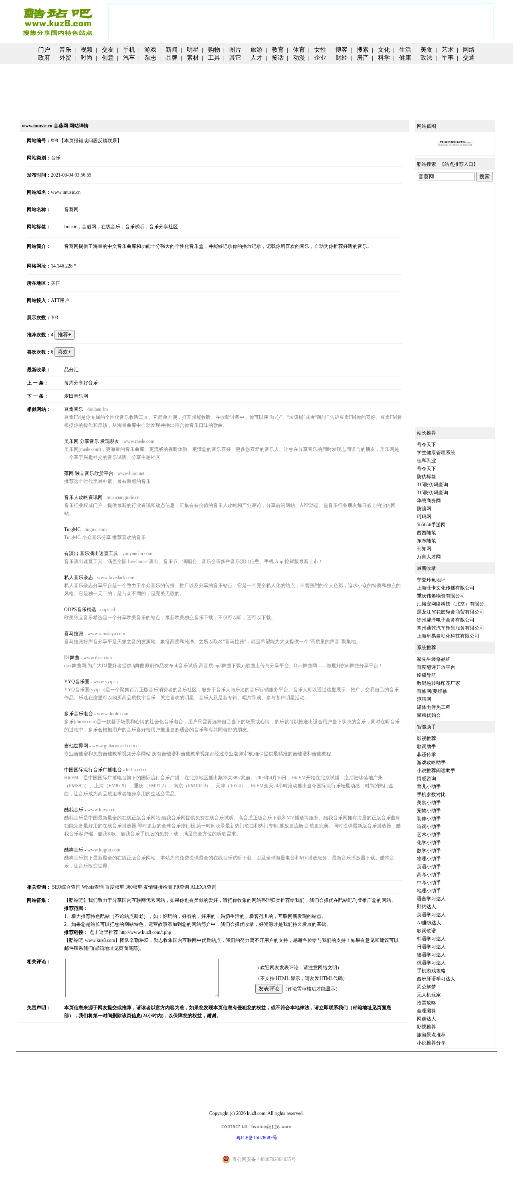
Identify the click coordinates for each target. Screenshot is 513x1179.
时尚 (87, 57)
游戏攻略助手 (431, 762)
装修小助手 (429, 818)
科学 (384, 57)
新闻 (172, 49)
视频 (87, 49)
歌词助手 (426, 746)
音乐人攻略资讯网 (83, 497)
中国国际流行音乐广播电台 (93, 770)
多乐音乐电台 (78, 713)
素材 (193, 57)
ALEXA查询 (203, 887)
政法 (426, 57)
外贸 (65, 57)
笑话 (278, 57)
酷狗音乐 (73, 850)
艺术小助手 (429, 834)
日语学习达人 (431, 947)
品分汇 (71, 369)
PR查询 (181, 887)
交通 (469, 57)
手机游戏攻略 (431, 971)
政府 (44, 57)
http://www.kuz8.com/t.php (145, 932)
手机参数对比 (431, 794)
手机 (129, 49)
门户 (44, 49)
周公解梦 (426, 987)
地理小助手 (429, 890)
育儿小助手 (429, 786)
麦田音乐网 (76, 396)
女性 (320, 49)
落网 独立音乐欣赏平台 (88, 473)
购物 (214, 49)
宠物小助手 (429, 810)
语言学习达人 (431, 898)
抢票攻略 (426, 1003)
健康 (405, 57)
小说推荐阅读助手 (436, 770)
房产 (363, 57)
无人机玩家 (429, 995)
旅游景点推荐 (431, 1035)
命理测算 (426, 1011)
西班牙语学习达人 (436, 979)
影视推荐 (426, 738)
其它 (235, 57)
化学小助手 (429, 842)
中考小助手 (429, 882)
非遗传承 (426, 754)
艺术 (448, 49)
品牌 (172, 57)
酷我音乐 (73, 810)
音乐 (65, 49)
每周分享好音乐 (81, 383)
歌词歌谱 (426, 931)
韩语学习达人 (431, 939)
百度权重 (114, 887)
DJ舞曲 (71, 657)
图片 (235, 49)
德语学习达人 (431, 955)
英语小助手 (429, 866)
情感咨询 (426, 778)
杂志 (150, 57)
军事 (448, 57)
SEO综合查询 (66, 887)
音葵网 (71, 209)
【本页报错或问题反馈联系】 (90, 140)
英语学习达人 (431, 914)
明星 (193, 49)
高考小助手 (429, 874)
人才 (256, 57)
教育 (278, 49)
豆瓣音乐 (73, 409)
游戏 (150, 49)
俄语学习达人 (431, 963)
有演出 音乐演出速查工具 (91, 553)
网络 (469, 49)
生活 (405, 49)
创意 (108, 57)
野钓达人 (426, 906)
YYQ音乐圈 (76, 681)
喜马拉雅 (73, 633)
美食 (426, 49)
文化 (384, 49)
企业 (320, 57)
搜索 (363, 49)
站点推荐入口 (458, 164)
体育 (299, 49)
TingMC (72, 529)
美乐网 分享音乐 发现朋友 (91, 441)
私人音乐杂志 (78, 577)
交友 (108, 49)
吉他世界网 (76, 745)
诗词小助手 (429, 826)
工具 (214, 57)
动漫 (299, 57)
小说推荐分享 (431, 1043)
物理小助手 (429, 858)
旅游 (256, 49)
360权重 (133, 887)
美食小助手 (429, 802)
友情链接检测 (157, 887)
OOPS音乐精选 (80, 609)
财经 (341, 57)
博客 (341, 49)
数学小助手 (429, 850)
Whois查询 (93, 887)
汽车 (129, 57)
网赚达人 (426, 1019)
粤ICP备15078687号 (256, 1138)
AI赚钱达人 (429, 922)
